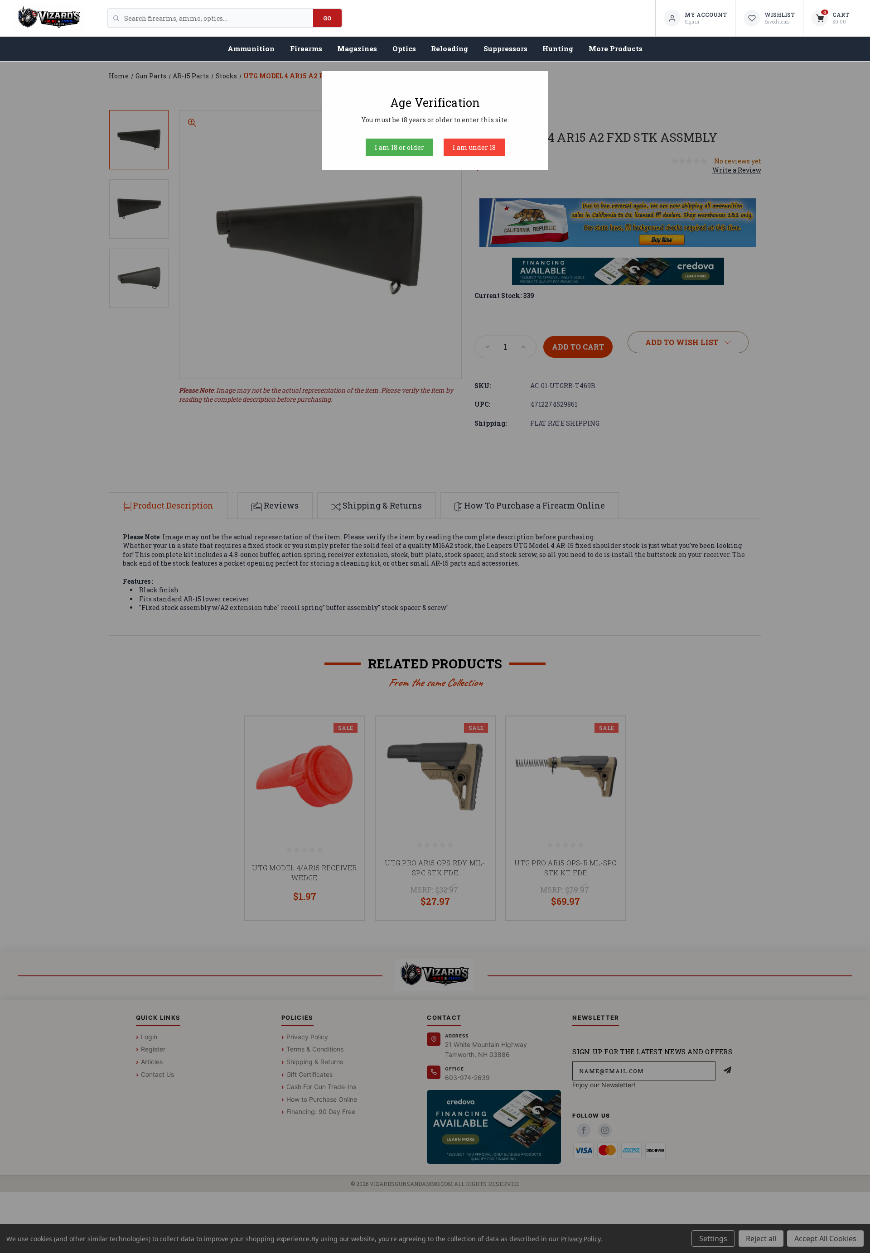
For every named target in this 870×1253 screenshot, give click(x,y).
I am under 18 (474, 147)
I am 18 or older (399, 147)
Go (327, 18)
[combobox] (218, 18)
